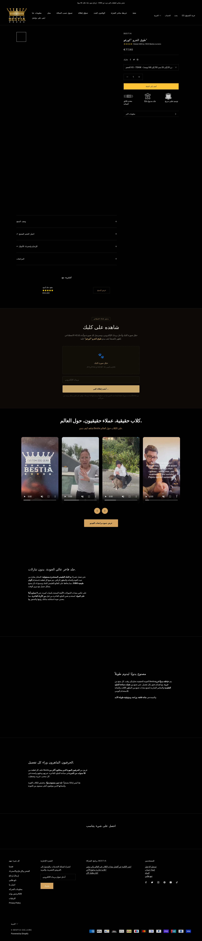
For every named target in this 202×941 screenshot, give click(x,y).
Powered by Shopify (19, 933)
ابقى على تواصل (38, 18)
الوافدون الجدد (99, 13)
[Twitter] (134, 59)
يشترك (47, 886)
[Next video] (105, 511)
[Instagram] (158, 882)
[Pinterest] (137, 59)
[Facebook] (130, 59)
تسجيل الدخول (151, 866)
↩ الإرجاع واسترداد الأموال (27, 246)
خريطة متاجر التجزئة (119, 13)
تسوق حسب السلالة (64, 13)
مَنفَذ (134, 13)
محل (49, 13)
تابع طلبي (12, 880)
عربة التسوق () (188, 15)
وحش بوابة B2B (15, 894)
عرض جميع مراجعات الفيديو (101, 523)
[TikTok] (177, 882)
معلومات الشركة (15, 889)
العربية (156, 15)
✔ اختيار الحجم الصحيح (25, 234)
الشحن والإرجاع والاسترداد (19, 871)
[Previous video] (97, 511)
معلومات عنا (36, 13)
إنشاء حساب (150, 870)
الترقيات (12, 898)
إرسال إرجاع (14, 875)
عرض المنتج (101, 290)
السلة (147, 873)
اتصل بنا (12, 884)
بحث (176, 15)
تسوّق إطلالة (83, 13)
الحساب (168, 15)
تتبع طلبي (148, 876)
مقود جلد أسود (48, 287)
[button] (48, 290)
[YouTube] (171, 882)
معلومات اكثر (130, 114)
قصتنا (11, 866)
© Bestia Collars (21, 930)
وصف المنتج (21, 221)
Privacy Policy (15, 903)
